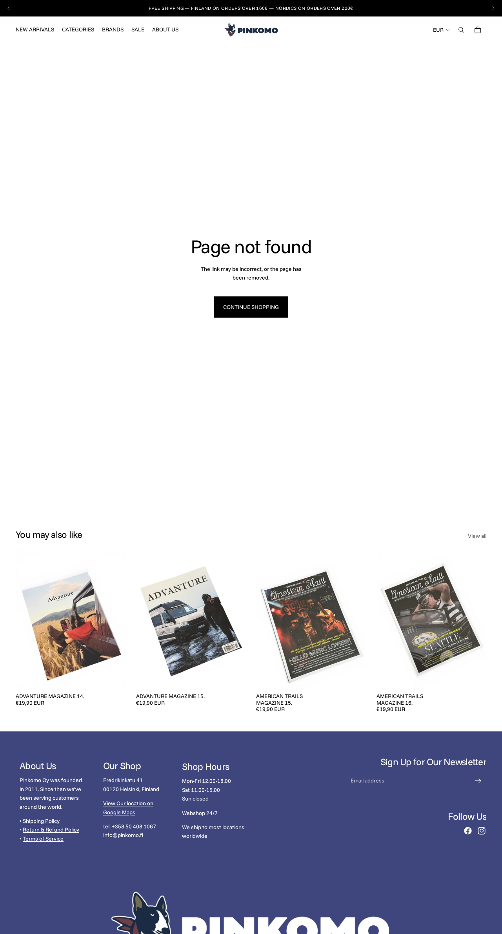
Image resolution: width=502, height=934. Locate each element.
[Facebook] (468, 830)
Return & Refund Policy (51, 829)
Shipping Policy (41, 820)
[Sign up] (478, 781)
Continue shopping (251, 307)
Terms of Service (43, 838)
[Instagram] (481, 830)
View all (477, 535)
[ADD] (114, 677)
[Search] (461, 29)
